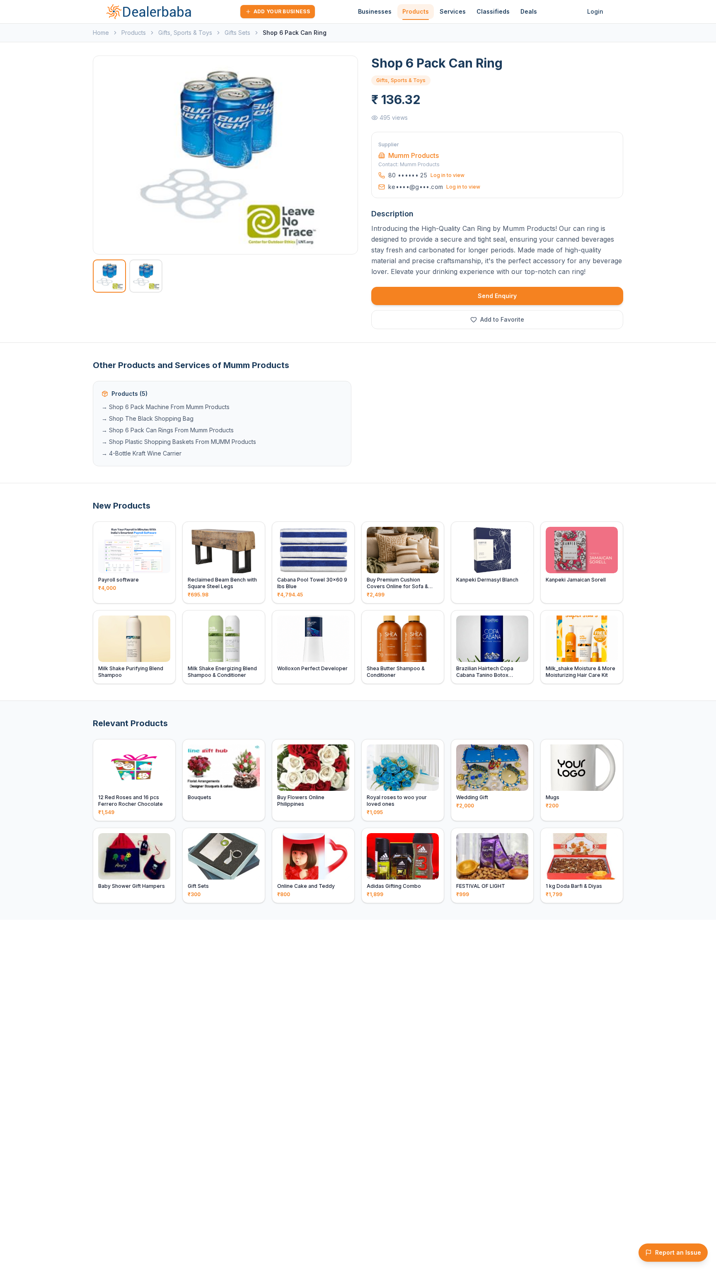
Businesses (375, 11)
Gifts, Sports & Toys (185, 32)
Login (595, 11)
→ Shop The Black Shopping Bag (148, 418)
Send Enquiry (497, 295)
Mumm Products (413, 155)
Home (101, 32)
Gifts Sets (237, 32)
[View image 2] (145, 276)
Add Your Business (282, 11)
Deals (528, 11)
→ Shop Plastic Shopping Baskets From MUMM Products (179, 441)
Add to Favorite (502, 319)
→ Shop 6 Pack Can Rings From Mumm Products (168, 430)
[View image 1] (109, 276)
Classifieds (493, 11)
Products (415, 11)
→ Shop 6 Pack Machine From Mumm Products (166, 406)
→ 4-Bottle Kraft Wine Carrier (141, 453)
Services (453, 11)
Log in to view (447, 175)
